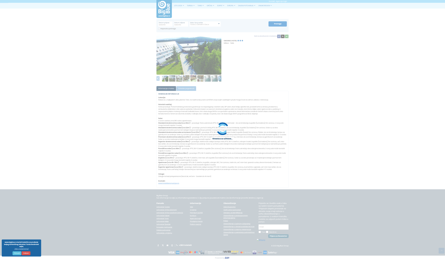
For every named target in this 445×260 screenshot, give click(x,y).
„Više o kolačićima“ (21, 249)
